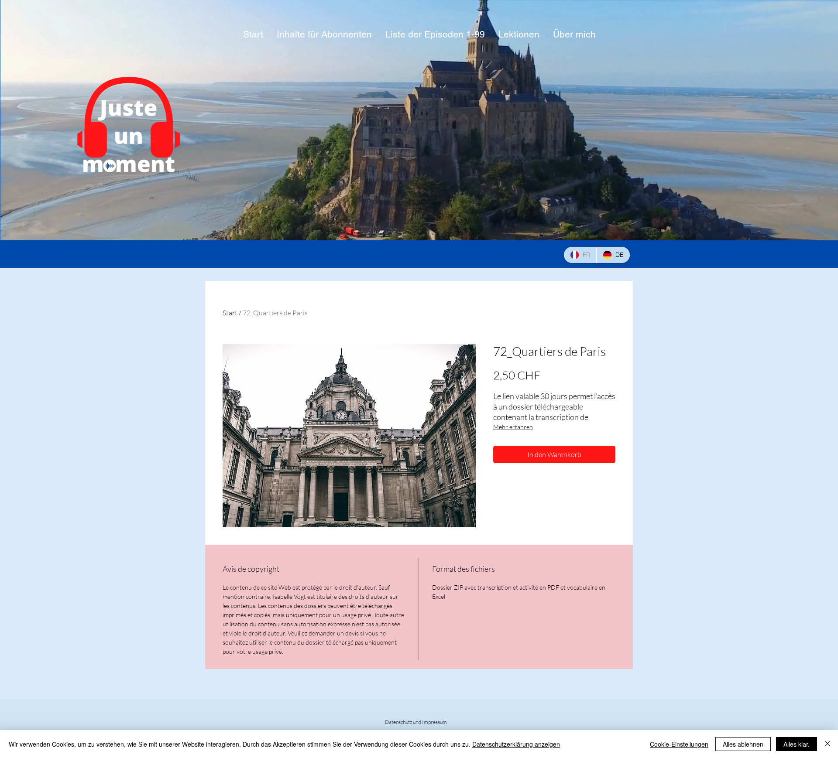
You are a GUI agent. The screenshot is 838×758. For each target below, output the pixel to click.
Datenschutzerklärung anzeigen (516, 744)
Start (230, 312)
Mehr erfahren (513, 426)
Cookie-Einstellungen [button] (679, 744)
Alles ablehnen (743, 744)
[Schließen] (827, 744)
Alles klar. (796, 744)
